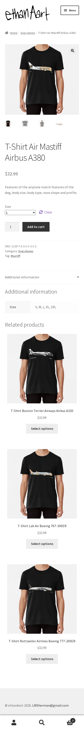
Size (8, 206)
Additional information (22, 277)
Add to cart (36, 227)
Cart (64, 719)
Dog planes (28, 33)
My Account (14, 722)
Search (42, 722)
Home (13, 33)
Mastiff (15, 256)
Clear (48, 212)
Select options (42, 428)
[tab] (42, 277)
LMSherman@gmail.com (50, 705)
